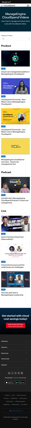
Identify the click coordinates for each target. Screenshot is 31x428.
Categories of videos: (7, 35)
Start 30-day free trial (15, 325)
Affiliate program (20, 401)
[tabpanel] (15, 106)
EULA (13, 395)
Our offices (24, 404)
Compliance (13, 398)
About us (7, 395)
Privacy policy (23, 398)
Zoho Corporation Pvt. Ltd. (15, 417)
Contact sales (15, 404)
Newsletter (7, 404)
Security (6, 398)
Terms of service (21, 395)
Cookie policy (9, 401)
